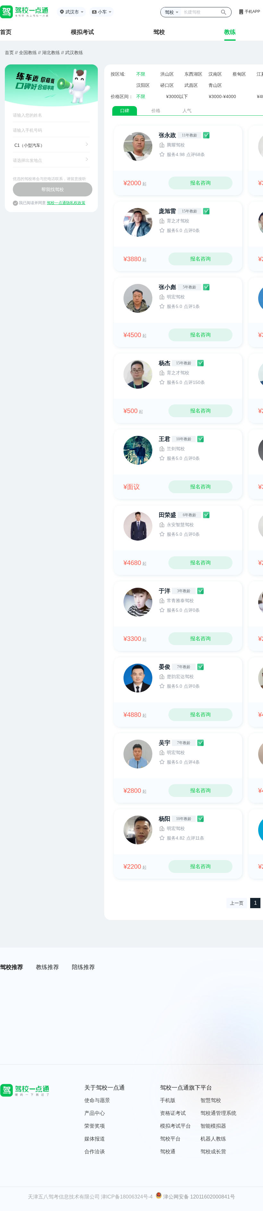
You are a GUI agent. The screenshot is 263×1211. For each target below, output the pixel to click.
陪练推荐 (83, 967)
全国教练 (28, 52)
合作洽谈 (94, 1151)
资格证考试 (173, 1113)
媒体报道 (94, 1138)
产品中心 (94, 1113)
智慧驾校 (210, 1100)
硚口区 (167, 85)
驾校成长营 (213, 1151)
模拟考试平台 (175, 1126)
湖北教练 (51, 52)
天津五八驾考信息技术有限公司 (64, 1196)
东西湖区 (193, 74)
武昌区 (191, 85)
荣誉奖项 (94, 1126)
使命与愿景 (97, 1100)
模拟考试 (82, 32)
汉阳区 (143, 85)
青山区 (215, 85)
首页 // (11, 52)
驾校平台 (170, 1138)
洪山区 (167, 74)
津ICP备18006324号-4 (127, 1196)
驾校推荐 (11, 967)
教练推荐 (47, 967)
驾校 (159, 32)
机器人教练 (213, 1138)
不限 (140, 74)
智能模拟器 (213, 1126)
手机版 (167, 1100)
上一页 (236, 903)
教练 (230, 32)
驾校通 (167, 1151)
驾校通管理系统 (218, 1113)
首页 (6, 32)
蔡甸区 (239, 74)
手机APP (252, 11)
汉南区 (215, 74)
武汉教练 (74, 52)
